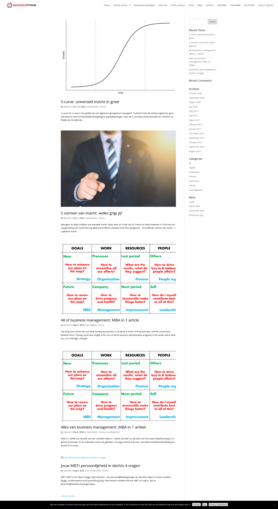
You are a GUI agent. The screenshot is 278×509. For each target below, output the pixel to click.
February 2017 (195, 124)
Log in (192, 201)
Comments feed (196, 210)
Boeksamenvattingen (144, 5)
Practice (192, 176)
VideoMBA (235, 5)
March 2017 (194, 120)
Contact (210, 5)
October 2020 (195, 93)
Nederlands (92, 106)
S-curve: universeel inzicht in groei (90, 101)
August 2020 (195, 102)
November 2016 (196, 138)
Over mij (163, 5)
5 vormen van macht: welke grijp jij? (91, 213)
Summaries (194, 181)
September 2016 (196, 146)
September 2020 (196, 97)
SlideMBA (222, 5)
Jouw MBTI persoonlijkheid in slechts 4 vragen (100, 465)
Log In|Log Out (265, 5)
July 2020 (193, 106)
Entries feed (194, 206)
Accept (196, 504)
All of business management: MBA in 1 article (100, 320)
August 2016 (195, 151)
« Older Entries (67, 496)
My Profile (249, 5)
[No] (274, 504)
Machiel (67, 106)
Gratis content (178, 5)
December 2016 (196, 133)
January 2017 (195, 129)
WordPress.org (196, 215)
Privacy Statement (218, 504)
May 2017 (193, 111)
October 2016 (195, 142)
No (204, 504)
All (87, 325)
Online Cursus (120, 5)
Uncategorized (113, 432)
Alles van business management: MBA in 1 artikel (103, 427)
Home (107, 5)
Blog (200, 5)
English (93, 325)
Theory (102, 106)
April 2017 (193, 115)
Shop (191, 5)
